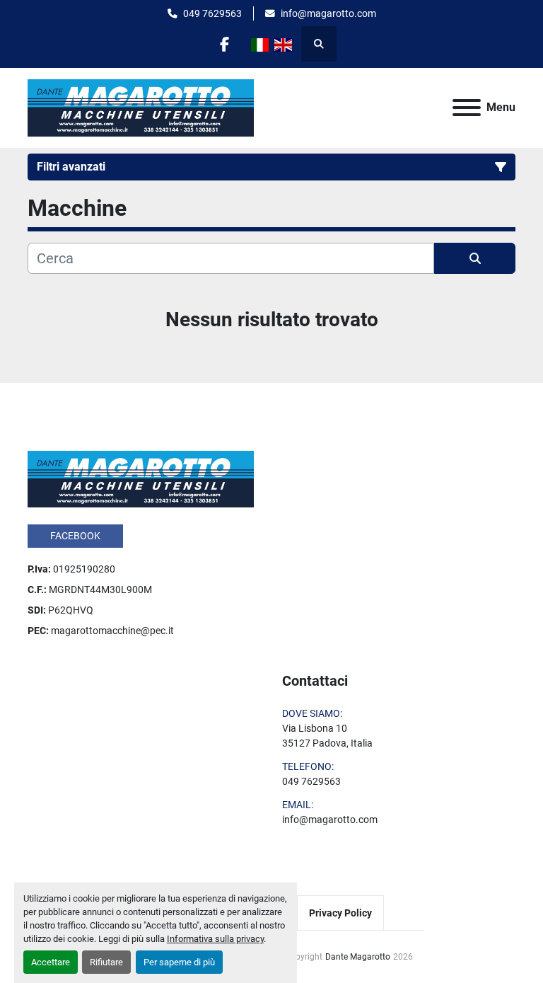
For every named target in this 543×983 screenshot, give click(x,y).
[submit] (474, 258)
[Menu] (466, 107)
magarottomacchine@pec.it (112, 630)
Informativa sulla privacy (215, 938)
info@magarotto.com (328, 13)
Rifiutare (106, 962)
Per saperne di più (179, 962)
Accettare (50, 962)
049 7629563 (212, 13)
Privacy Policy (340, 913)
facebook (75, 535)
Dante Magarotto (357, 957)
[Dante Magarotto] (141, 478)
